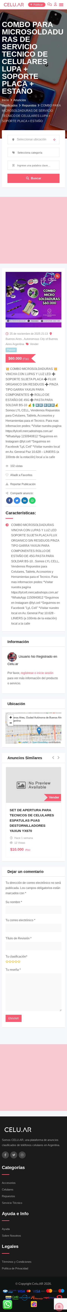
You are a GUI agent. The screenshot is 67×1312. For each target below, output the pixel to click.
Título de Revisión (18, 938)
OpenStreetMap (40, 742)
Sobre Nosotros (11, 1235)
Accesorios (9, 1182)
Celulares (7, 1189)
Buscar (36, 178)
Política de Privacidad (15, 1268)
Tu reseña (13, 969)
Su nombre (14, 902)
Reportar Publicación (23, 484)
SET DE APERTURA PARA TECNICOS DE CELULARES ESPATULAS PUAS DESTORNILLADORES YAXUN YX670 (32, 820)
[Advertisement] (33, 230)
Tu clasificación (16, 956)
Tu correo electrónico (20, 920)
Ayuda (6, 1229)
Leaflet (24, 742)
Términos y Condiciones (16, 1261)
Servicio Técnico (12, 1202)
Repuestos (8, 1196)
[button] (39, 731)
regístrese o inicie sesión (37, 673)
